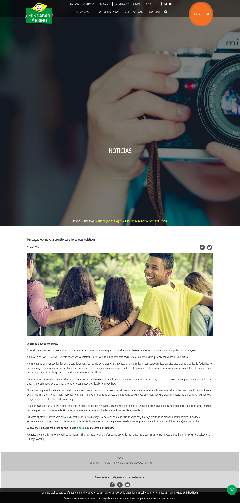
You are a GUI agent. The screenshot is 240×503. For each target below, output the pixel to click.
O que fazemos (108, 12)
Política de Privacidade (186, 492)
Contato (137, 3)
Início (76, 221)
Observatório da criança (81, 3)
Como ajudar (134, 12)
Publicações (104, 3)
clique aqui (82, 427)
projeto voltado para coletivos (133, 462)
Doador (149, 3)
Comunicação (122, 3)
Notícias (154, 12)
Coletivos (94, 462)
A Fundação (84, 12)
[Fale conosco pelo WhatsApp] (232, 490)
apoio (107, 462)
